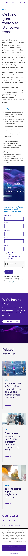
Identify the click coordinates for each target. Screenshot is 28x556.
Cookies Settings (14, 553)
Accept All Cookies (14, 546)
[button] (2, 2)
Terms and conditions (14, 525)
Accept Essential (14, 549)
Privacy (4, 525)
